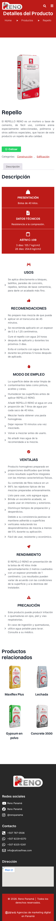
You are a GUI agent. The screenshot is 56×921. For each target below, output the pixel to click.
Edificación (43, 156)
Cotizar (12, 149)
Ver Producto (14, 695)
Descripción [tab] (13, 166)
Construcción (24, 156)
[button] (11, 149)
